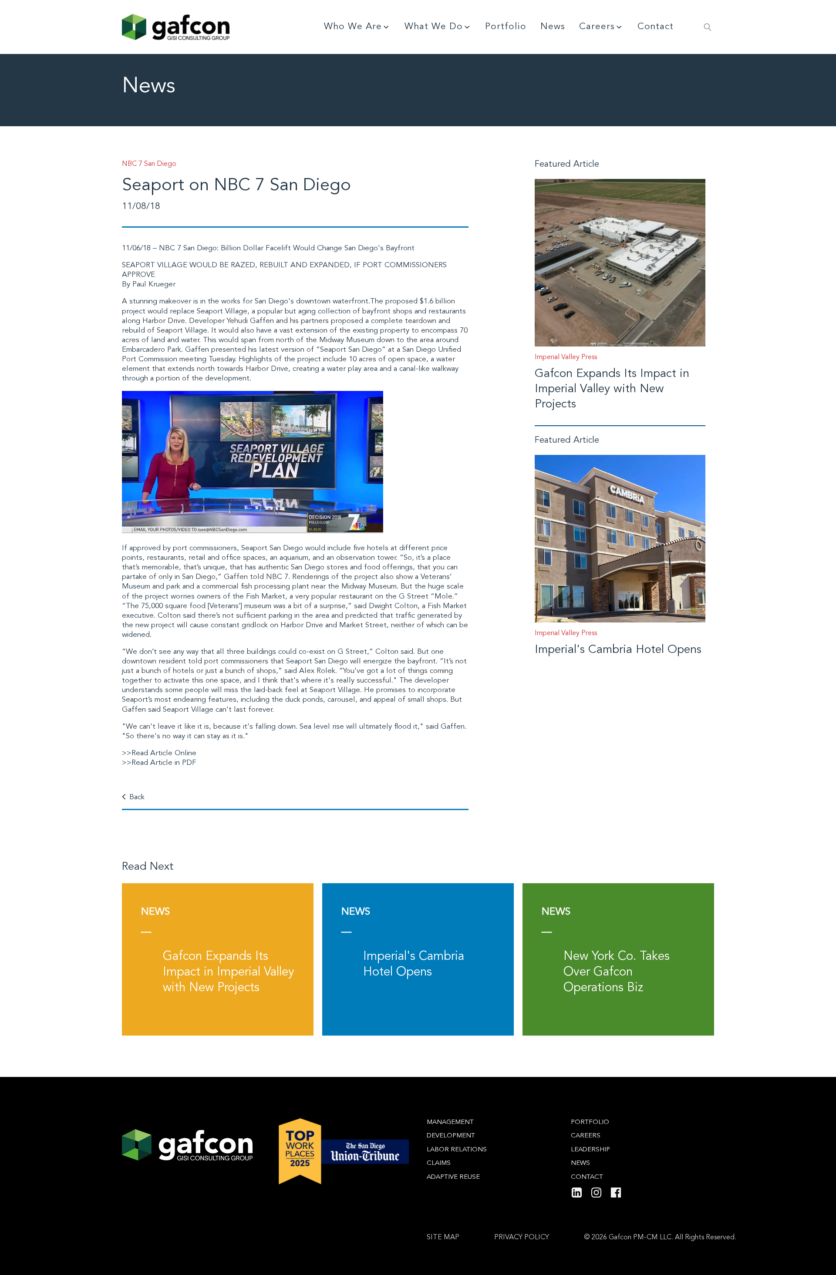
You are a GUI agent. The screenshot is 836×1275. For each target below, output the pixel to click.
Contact (655, 26)
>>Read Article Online (159, 753)
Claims (439, 1163)
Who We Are (353, 26)
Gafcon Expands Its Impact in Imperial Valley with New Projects (612, 389)
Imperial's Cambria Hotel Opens (618, 650)
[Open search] (707, 27)
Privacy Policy (521, 1237)
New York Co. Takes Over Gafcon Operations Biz (616, 973)
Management (450, 1122)
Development (451, 1136)
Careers (597, 26)
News (552, 26)
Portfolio (505, 26)
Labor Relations (457, 1150)
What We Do (434, 26)
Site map (443, 1237)
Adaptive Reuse (453, 1177)
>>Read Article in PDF (159, 763)
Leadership (590, 1150)
